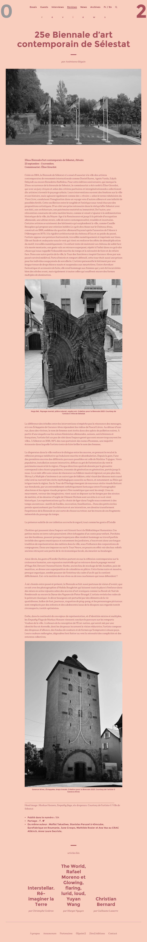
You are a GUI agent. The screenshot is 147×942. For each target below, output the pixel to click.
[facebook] (40, 821)
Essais (33, 7)
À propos (35, 934)
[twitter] (43, 821)
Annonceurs (49, 934)
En (110, 7)
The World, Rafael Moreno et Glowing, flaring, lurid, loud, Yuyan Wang (73, 885)
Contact (112, 934)
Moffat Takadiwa (59, 824)
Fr (105, 7)
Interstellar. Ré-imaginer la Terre (41, 896)
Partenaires (66, 934)
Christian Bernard (106, 901)
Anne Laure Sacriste (49, 831)
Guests (44, 7)
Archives (95, 7)
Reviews (72, 7)
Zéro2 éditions (97, 934)
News (83, 7)
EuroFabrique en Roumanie (43, 827)
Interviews (58, 7)
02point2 (81, 934)
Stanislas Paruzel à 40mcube (86, 824)
